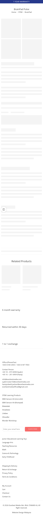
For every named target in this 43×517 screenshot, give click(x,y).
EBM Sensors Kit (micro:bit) (12, 399)
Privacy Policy (7, 473)
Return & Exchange (9, 469)
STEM (20, 12)
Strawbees (6, 410)
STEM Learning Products (11, 395)
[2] (32, 49)
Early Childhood (8, 457)
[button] (17, 284)
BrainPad (28, 12)
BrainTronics (6, 287)
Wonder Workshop (9, 421)
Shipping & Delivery (9, 466)
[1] (11, 28)
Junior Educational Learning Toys (14, 439)
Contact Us (6, 497)
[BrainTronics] (11, 274)
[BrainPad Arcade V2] (32, 274)
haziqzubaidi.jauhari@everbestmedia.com (18, 384)
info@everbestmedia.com (12, 379)
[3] (11, 49)
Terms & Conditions (9, 477)
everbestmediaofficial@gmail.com (15, 387)
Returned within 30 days (14, 327)
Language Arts (7, 442)
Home (13, 12)
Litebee (5, 413)
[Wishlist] (18, 267)
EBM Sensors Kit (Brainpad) (12, 403)
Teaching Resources (9, 446)
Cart (3, 489)
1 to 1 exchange (10, 343)
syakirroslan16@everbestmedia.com (16, 382)
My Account (6, 486)
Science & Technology (10, 453)
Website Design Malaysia (21, 512)
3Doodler (5, 417)
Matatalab (6, 406)
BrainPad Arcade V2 (30, 287)
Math (4, 450)
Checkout (5, 493)
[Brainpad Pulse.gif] (32, 28)
